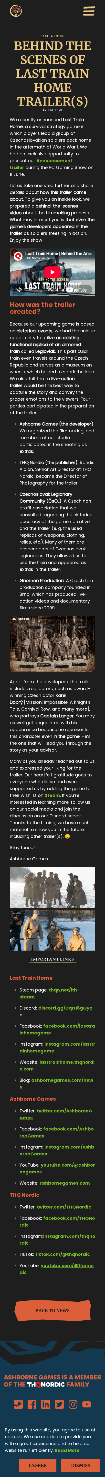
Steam (52, 795)
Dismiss (80, 1465)
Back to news (52, 1310)
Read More (67, 1450)
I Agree (38, 1465)
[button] (89, 12)
